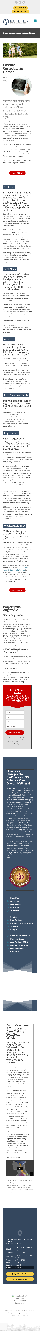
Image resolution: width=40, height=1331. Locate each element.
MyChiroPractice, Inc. (28, 1310)
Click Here (25, 1315)
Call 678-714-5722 (20, 8)
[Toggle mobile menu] (35, 20)
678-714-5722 (20, 691)
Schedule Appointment (20, 11)
